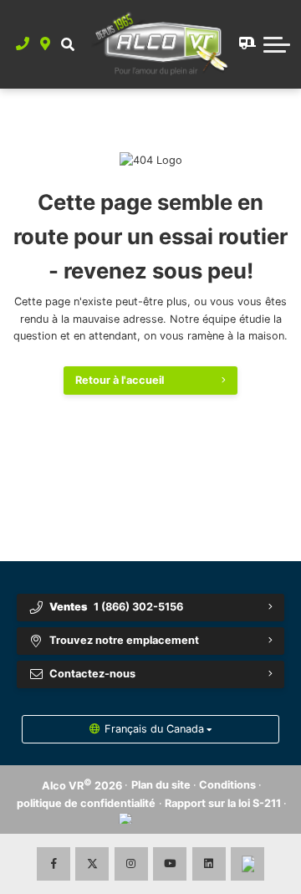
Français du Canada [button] (154, 729)
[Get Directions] (45, 44)
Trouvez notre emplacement (124, 640)
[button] (67, 44)
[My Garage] (246, 44)
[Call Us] (23, 44)
